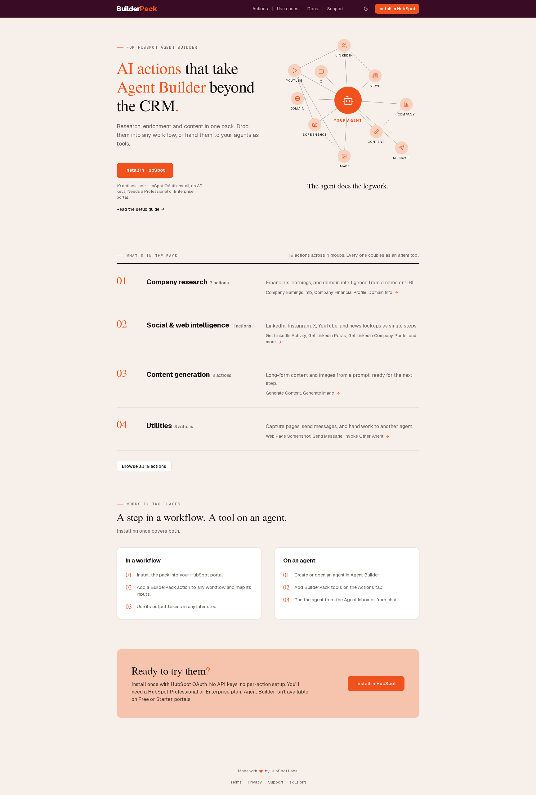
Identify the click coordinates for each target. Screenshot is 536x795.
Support (335, 8)
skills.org (297, 782)
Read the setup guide (138, 209)
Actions (260, 8)
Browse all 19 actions (144, 466)
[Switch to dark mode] (366, 9)
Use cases (287, 8)
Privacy (255, 782)
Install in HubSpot (397, 8)
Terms (236, 782)
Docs (312, 8)
